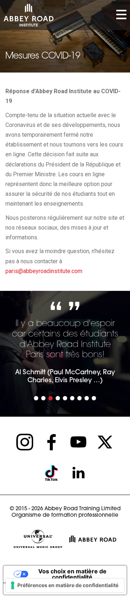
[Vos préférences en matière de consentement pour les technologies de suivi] (65, 585)
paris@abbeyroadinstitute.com (43, 271)
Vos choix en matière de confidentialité (72, 574)
